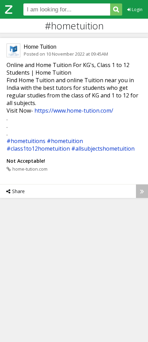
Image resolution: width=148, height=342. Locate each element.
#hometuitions (26, 141)
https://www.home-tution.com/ (73, 110)
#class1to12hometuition (38, 148)
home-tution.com (29, 169)
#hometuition (65, 141)
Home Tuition (40, 47)
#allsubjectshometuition (103, 148)
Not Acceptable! (26, 161)
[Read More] (142, 191)
